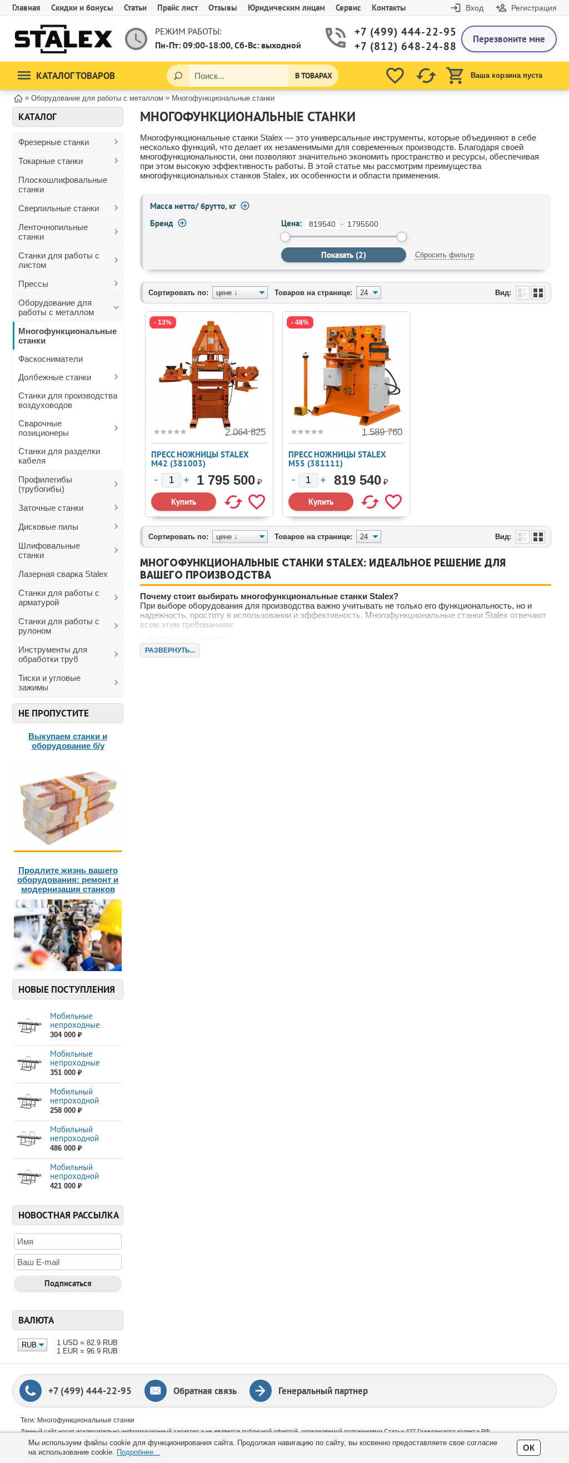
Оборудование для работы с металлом (56, 307)
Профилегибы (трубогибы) (45, 484)
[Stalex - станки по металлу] (63, 38)
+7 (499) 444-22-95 (400, 32)
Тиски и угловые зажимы (49, 682)
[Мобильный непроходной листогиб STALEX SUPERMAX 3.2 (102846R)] (29, 1139)
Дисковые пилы (48, 526)
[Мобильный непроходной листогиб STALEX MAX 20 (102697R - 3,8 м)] (29, 1177)
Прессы (33, 283)
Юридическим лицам (286, 7)
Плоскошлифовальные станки (62, 184)
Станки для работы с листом (58, 260)
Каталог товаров (75, 75)
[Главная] (18, 97)
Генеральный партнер (323, 1391)
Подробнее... (138, 1452)
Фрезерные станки (53, 142)
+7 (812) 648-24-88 (400, 46)
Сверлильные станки (58, 208)
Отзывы (222, 7)
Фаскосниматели (50, 359)
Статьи (135, 7)
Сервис (348, 7)
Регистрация (534, 7)
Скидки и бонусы (82, 7)
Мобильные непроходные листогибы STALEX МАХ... (84, 1029)
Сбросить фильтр (444, 255)
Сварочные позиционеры (43, 428)
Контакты (389, 7)
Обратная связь (205, 1391)
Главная (26, 7)
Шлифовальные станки (49, 550)
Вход (474, 7)
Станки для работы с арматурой (58, 597)
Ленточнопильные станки (53, 231)
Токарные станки (50, 161)
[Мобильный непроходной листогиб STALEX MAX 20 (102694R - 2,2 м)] (29, 1101)
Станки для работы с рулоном (58, 625)
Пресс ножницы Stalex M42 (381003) (200, 459)
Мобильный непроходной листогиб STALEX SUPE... (81, 1142)
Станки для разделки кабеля (59, 455)
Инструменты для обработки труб (52, 654)
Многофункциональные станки (67, 335)
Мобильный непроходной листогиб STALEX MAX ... (81, 1104)
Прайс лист (177, 7)
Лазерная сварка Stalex (63, 574)
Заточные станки (50, 507)
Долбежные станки (54, 377)
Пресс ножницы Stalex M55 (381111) (337, 459)
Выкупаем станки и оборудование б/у (67, 741)
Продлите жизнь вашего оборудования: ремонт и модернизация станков (67, 879)
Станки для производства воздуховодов (67, 400)
